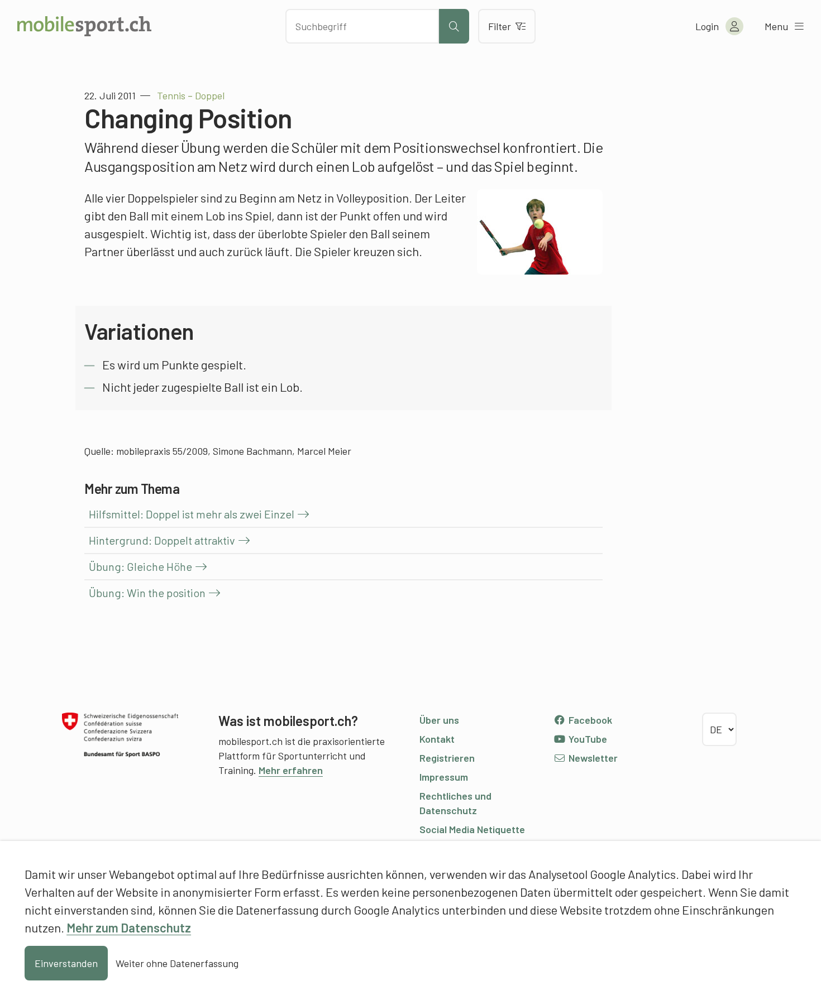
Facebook (589, 720)
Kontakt (437, 739)
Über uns (439, 720)
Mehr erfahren (291, 770)
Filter (499, 26)
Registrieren (447, 758)
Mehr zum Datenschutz (128, 927)
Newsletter (592, 758)
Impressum (443, 777)
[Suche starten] (454, 26)
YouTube (586, 739)
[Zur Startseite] (84, 26)
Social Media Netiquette (472, 829)
